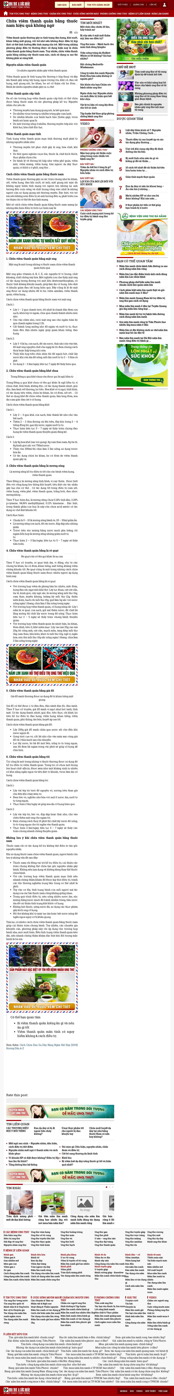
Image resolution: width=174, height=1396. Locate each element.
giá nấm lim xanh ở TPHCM (87, 1378)
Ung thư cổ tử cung (41, 1235)
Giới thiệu (123, 5)
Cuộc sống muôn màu (158, 1306)
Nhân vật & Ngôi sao (41, 1303)
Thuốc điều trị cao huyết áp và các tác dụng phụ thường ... (144, 141)
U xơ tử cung (67, 1257)
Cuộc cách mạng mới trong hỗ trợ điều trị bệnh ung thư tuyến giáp (97, 216)
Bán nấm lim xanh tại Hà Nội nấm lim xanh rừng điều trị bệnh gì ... (140, 339)
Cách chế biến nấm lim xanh (45, 1313)
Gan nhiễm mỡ (11, 1260)
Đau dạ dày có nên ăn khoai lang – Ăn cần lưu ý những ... (145, 188)
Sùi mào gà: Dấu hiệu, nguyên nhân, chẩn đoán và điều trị (85, 1148)
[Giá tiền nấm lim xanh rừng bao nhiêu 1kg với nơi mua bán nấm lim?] (53, 1203)
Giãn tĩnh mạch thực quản (140, 176)
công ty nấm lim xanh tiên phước (130, 1347)
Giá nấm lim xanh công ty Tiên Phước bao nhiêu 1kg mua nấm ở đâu (142, 323)
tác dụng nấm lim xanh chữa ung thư (50, 1374)
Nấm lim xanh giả (134, 1310)
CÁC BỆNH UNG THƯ (91, 210)
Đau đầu (129, 1263)
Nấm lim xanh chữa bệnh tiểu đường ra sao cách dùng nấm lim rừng (143, 267)
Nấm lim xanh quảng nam (108, 1315)
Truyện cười (131, 1300)
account (164, 5)
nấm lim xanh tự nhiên (130, 1340)
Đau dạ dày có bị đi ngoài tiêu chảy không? (44, 1131)
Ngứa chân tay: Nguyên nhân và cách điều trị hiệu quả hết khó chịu (96, 96)
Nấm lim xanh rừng (41, 1270)
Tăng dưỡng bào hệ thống (23, 1164)
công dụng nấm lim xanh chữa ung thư (49, 1364)
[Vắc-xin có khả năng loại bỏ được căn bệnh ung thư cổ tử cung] (126, 85)
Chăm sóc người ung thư (73, 1303)
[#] (17, 4)
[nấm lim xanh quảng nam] (42, 665)
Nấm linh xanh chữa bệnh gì (75, 1315)
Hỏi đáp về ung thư (13, 1241)
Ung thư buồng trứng (71, 1232)
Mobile (123, 1391)
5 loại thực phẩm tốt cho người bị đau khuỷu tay (73, 1131)
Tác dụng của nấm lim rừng (45, 1316)
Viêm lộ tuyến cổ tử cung (73, 1260)
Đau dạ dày (36, 1260)
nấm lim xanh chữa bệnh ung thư (121, 1374)
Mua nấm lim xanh (157, 1273)
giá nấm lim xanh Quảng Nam (28, 1371)
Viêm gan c (9, 1266)
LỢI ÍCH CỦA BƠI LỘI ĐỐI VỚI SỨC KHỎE (96, 183)
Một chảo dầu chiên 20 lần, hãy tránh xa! (95, 28)
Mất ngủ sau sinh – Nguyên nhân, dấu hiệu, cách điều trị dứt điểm (33, 1145)
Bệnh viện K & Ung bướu (16, 1306)
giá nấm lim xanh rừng (134, 1337)
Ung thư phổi (101, 1235)
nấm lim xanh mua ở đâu (143, 1378)
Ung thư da (131, 1244)
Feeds (139, 1391)
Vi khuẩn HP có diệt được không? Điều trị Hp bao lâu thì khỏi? (34, 1159)
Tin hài (129, 1303)
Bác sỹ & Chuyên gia (14, 1310)
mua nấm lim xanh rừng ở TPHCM (139, 1381)
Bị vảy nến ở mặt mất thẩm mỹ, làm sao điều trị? (95, 37)
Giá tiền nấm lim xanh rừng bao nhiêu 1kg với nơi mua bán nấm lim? (53, 1220)
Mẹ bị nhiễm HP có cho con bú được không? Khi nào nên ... (142, 197)
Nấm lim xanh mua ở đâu (158, 1318)
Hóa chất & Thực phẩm (106, 1312)
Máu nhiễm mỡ (155, 1266)
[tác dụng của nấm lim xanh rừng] (42, 232)
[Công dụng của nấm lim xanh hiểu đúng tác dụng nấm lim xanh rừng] (85, 1203)
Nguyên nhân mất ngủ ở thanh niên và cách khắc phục (33, 1152)
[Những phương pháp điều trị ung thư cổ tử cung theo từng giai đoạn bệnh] (126, 96)
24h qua (62, 4)
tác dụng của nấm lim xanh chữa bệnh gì (47, 1347)
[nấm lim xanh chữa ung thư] (42, 978)
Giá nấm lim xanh (134, 1266)
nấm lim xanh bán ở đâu (81, 1337)
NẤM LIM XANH (160, 13)
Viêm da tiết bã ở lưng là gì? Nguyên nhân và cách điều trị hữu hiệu (96, 170)
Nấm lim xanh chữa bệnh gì (75, 1309)
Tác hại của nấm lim (135, 1313)
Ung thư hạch (68, 1244)
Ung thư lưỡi (67, 1241)
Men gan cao (10, 1263)
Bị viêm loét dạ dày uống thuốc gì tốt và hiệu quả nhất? (86, 1163)
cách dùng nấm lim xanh (121, 1361)
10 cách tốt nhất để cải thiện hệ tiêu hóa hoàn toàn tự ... (145, 169)
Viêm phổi (66, 1269)
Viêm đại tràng (38, 1263)
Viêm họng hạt (132, 1260)
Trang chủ (6, 12)
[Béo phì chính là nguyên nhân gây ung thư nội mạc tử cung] (126, 107)
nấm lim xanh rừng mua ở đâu (28, 1381)
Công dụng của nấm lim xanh (110, 1263)
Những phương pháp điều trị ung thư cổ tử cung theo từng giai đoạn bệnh (151, 96)
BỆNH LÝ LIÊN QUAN (139, 13)
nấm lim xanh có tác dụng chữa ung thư (137, 1371)
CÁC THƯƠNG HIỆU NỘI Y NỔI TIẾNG (17, 1129)
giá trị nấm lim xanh (148, 1354)
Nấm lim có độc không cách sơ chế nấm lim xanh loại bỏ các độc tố (143, 331)
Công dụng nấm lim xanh (16, 1276)
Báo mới (77, 4)
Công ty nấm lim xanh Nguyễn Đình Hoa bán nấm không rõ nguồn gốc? (97, 76)
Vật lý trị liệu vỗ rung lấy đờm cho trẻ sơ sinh (96, 106)
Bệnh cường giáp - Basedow (109, 1272)
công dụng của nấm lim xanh (48, 1344)
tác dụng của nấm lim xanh (26, 1350)
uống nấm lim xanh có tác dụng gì (146, 1357)
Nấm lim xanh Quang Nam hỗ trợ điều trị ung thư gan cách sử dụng (142, 299)
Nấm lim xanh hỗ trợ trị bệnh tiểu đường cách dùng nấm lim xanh (142, 315)
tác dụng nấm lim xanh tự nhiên (81, 1357)
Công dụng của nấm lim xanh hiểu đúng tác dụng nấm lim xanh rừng (85, 1220)
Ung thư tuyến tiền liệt (43, 1238)
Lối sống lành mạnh (105, 1309)
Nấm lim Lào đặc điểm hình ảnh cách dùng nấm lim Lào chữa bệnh (143, 275)
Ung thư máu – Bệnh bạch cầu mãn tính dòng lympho (97, 45)
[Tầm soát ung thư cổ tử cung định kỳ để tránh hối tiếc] (126, 74)
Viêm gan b (9, 1257)
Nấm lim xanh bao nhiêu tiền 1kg (78, 1312)
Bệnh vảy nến (102, 1260)
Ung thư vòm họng (40, 1232)
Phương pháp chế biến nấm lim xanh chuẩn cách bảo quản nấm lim (139, 283)
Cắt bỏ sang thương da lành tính (80, 1153)
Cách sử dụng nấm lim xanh (45, 1276)
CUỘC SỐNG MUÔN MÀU (86, 13)
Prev (8, 1202)
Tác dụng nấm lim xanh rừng (75, 1275)
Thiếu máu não (155, 1257)
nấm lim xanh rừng (30, 1340)
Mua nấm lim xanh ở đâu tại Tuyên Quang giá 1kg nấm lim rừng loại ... (143, 307)
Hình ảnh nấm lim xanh (134, 1318)
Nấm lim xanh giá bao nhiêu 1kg (45, 1321)
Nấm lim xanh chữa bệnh (17, 1279)
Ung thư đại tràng (104, 1241)
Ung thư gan (101, 1232)
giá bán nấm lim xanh (26, 1354)
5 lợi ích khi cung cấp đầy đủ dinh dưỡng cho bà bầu (144, 150)
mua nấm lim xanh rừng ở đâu (32, 1357)
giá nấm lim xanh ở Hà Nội (52, 1361)
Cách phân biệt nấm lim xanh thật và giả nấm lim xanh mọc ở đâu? (141, 291)
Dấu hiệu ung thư (13, 1235)
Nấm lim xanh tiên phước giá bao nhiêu (76, 1324)
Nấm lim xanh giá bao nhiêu (75, 1263)
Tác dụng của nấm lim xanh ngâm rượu (15, 1315)
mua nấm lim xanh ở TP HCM (87, 1354)
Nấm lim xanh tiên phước (108, 1318)
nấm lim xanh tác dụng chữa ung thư (124, 1364)
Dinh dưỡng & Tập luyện (73, 1306)
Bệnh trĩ (35, 1257)
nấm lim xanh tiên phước (79, 1340)
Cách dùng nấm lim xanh (16, 1273)
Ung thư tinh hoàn (40, 1244)
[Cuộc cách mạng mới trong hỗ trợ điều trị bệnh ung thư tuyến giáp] (97, 197)
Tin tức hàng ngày (98, 4)
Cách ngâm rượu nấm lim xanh (108, 1324)
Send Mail (71, 32)
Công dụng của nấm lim (135, 1324)
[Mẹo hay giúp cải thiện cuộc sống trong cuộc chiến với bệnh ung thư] (97, 137)
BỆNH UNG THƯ (39, 13)
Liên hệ (153, 5)
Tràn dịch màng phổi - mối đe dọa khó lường (21, 1218)
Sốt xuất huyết (155, 1270)
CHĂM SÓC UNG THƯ (60, 13)
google (76, 32)
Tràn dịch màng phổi (71, 1272)
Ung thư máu (67, 1235)
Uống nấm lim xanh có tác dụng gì (157, 1327)
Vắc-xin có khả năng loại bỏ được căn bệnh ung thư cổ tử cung (150, 85)
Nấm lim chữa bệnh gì (158, 1322)
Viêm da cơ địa (102, 1257)
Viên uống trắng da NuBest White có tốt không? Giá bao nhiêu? (95, 55)
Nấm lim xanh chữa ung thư (45, 1279)
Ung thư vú (66, 1238)
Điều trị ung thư (12, 1238)
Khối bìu (67, 1157)
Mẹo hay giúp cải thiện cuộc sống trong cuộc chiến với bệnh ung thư (95, 156)
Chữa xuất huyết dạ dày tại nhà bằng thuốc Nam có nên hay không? (100, 1132)
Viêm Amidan (132, 1257)
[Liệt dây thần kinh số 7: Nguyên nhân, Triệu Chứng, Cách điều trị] (142, 124)
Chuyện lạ (130, 1306)
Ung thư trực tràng (135, 1235)
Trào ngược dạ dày (40, 1266)
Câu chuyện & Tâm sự (42, 1300)
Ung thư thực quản (40, 1241)
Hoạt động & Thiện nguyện (44, 1306)
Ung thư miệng (133, 1238)
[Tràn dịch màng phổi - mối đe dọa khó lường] (21, 1203)
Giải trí (150, 1313)
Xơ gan (7, 1270)
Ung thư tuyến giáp (135, 1232)
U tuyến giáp (101, 1269)
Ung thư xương (155, 1232)
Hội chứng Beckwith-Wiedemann (92, 66)
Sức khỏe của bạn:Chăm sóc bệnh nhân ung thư (95, 86)
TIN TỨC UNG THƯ (19, 13)
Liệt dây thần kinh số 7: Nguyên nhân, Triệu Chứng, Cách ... (143, 132)
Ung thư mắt (153, 1235)
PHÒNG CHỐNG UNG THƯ (113, 13)
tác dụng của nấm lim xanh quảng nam (132, 1350)
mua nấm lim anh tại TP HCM (84, 1381)
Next (111, 1202)
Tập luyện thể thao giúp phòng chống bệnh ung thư (97, 115)
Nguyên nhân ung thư (15, 1244)
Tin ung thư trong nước (16, 1300)
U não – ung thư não (105, 1238)
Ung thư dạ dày (155, 1238)
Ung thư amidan (133, 1241)
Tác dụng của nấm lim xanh (45, 1273)
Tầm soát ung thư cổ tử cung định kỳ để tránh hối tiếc (150, 73)
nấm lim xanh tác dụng (85, 1350)
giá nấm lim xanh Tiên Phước (32, 1367)
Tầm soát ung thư (104, 1303)
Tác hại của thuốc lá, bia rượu (110, 1306)
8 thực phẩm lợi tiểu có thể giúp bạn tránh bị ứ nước (143, 206)
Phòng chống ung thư (158, 1310)
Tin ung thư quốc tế (14, 1303)
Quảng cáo (138, 5)
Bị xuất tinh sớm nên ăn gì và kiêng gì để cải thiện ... (142, 159)
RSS (132, 1391)
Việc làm (162, 1391)
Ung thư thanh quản (105, 1244)
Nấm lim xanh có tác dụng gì (45, 1310)
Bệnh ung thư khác (157, 1241)
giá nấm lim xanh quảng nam (121, 1344)
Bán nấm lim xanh (134, 1270)
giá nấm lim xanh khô (26, 1337)
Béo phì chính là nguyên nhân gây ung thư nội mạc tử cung (149, 107)
